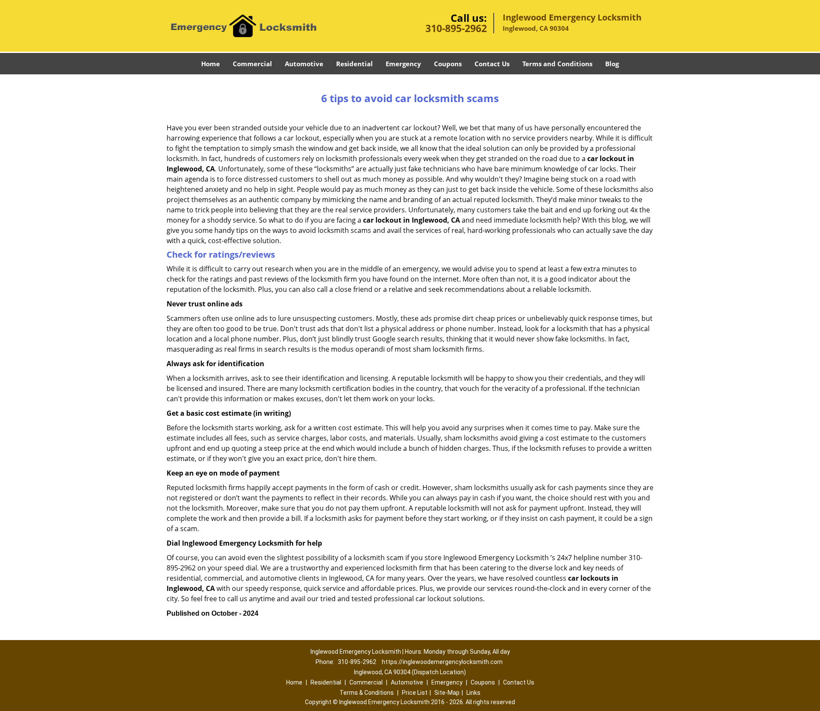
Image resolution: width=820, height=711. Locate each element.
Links (473, 692)
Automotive (304, 63)
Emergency (403, 63)
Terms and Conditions (557, 63)
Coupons (448, 63)
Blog (612, 63)
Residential (354, 63)
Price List (415, 692)
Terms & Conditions (367, 692)
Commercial (252, 63)
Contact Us (492, 63)
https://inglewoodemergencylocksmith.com (442, 661)
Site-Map (447, 692)
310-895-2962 (456, 28)
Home (210, 63)
